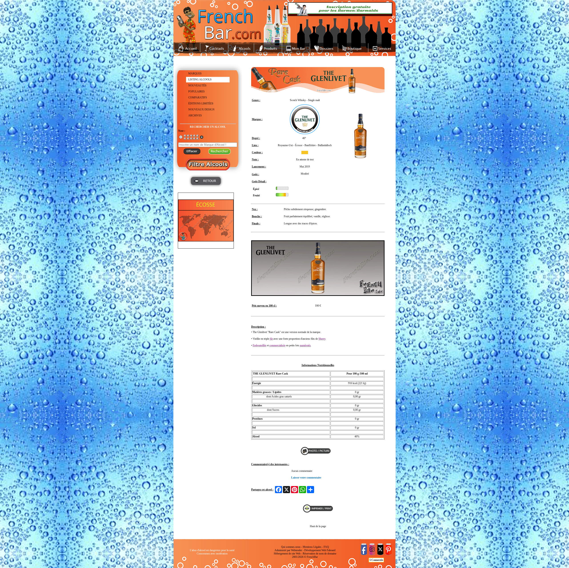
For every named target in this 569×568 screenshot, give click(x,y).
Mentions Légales (312, 546)
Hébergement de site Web (287, 553)
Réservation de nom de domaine (319, 553)
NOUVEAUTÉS (197, 85)
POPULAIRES (196, 91)
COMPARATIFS (197, 97)
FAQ (326, 546)
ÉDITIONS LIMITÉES (200, 103)
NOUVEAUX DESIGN (201, 109)
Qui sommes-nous (291, 546)
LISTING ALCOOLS (200, 79)
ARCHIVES (195, 115)
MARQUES (195, 73)
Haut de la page (318, 526)
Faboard (331, 550)
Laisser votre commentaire (306, 477)
